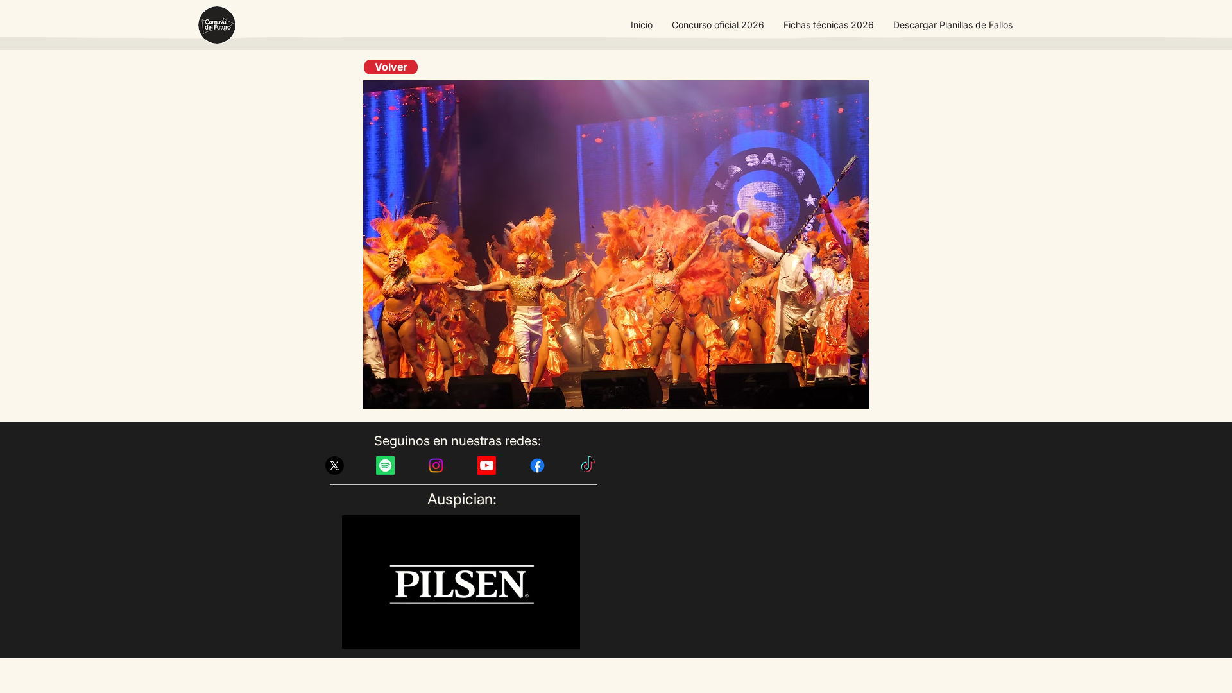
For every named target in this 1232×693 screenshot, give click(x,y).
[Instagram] (436, 465)
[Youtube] (486, 465)
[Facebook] (537, 465)
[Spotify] (385, 465)
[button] (718, 25)
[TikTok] (588, 465)
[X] (334, 465)
